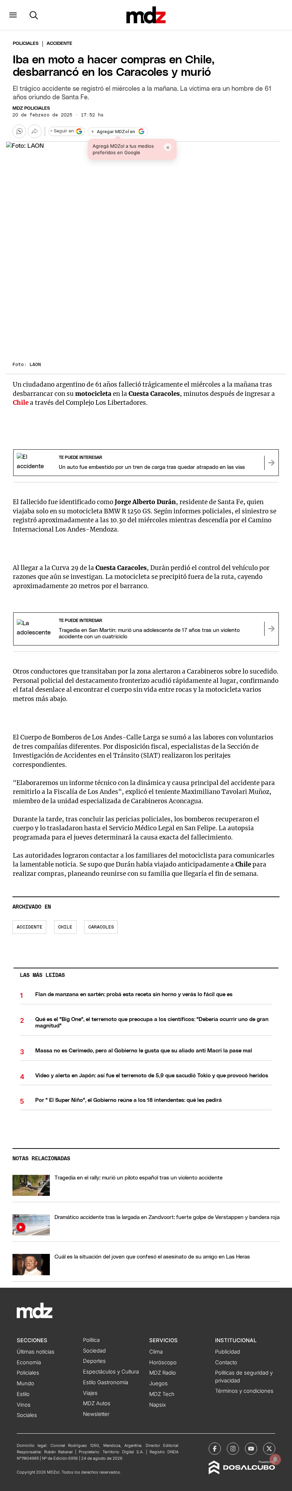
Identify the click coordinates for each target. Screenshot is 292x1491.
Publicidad (227, 1352)
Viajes (90, 1393)
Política (91, 1340)
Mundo (25, 1383)
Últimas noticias (35, 1352)
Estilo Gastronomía (105, 1382)
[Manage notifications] (275, 1459)
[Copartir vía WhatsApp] (19, 131)
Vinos (24, 1405)
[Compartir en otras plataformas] (34, 131)
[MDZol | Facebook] (214, 1448)
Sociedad (94, 1351)
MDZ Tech (161, 1394)
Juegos (158, 1383)
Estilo (23, 1394)
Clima (156, 1352)
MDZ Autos (96, 1403)
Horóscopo (163, 1362)
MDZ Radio (162, 1373)
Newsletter (96, 1414)
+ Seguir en (62, 131)
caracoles (101, 927)
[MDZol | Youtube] (251, 1448)
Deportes (94, 1361)
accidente (29, 927)
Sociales (27, 1415)
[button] (13, 14)
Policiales (25, 43)
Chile (65, 927)
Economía (29, 1362)
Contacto (226, 1362)
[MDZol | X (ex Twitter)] (269, 1448)
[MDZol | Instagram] (233, 1448)
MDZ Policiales (31, 108)
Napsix (157, 1405)
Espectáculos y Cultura (111, 1372)
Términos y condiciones (244, 1391)
